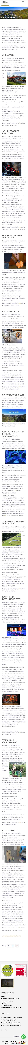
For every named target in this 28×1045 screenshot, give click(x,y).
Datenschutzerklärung (7, 1000)
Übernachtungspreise (7, 1005)
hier (20, 123)
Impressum (4, 1003)
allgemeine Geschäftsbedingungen (10, 998)
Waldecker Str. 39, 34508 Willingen (12, 1017)
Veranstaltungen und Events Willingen (11, 1007)
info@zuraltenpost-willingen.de (11, 1022)
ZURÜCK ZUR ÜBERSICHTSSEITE (11, 936)
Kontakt (3, 996)
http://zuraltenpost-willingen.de (12, 1025)
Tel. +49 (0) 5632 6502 (9, 1020)
